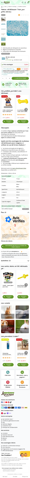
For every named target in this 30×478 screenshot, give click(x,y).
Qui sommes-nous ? (8, 419)
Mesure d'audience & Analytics (9, 470)
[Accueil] (2, 6)
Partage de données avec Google (9, 469)
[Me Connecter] (25, 2)
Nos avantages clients (8, 443)
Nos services (5, 430)
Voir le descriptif (5, 53)
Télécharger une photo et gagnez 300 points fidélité (15, 246)
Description (5, 128)
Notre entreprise (6, 416)
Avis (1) (3, 212)
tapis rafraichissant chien (19, 168)
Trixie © (3, 15)
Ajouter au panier (21, 78)
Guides (4, 440)
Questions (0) (6, 261)
